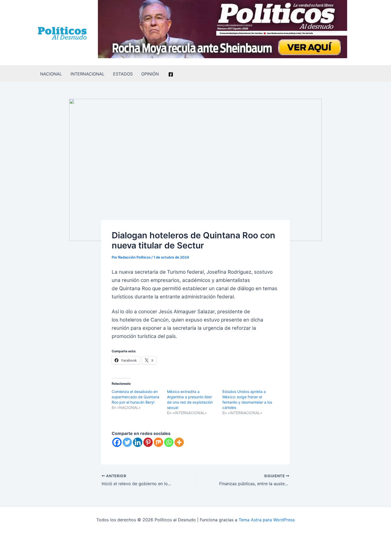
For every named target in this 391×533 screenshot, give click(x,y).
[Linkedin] (137, 442)
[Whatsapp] (168, 442)
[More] (179, 442)
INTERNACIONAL (87, 74)
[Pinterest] (148, 442)
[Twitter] (127, 442)
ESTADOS (123, 74)
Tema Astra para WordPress (267, 519)
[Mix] (158, 442)
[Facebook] (170, 74)
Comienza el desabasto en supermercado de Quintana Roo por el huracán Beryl (135, 396)
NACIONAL (51, 74)
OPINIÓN (150, 74)
